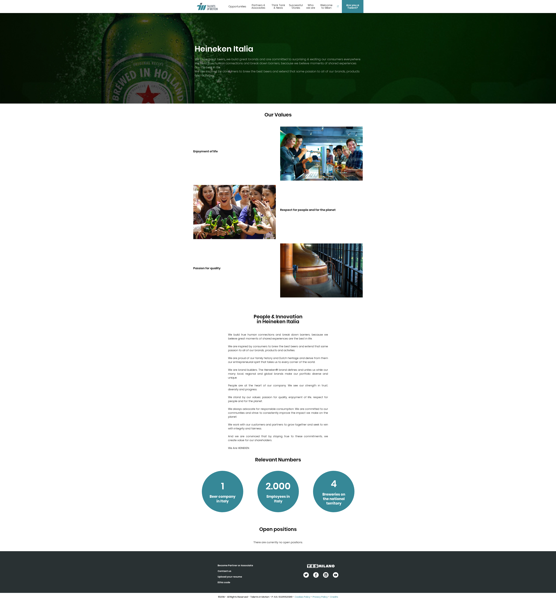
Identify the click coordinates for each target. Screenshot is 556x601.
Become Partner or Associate (235, 565)
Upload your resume (230, 576)
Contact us (224, 571)
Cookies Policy (302, 597)
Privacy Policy (320, 597)
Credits (334, 597)
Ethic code (224, 582)
